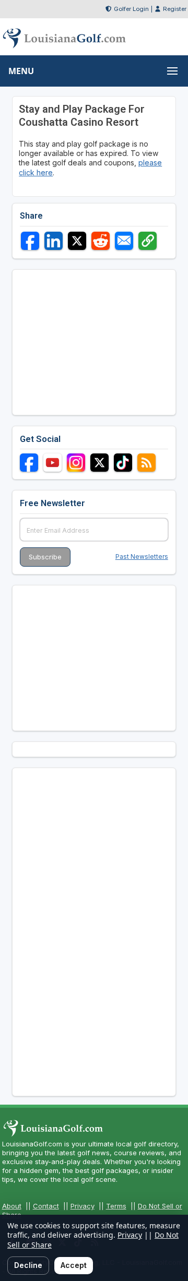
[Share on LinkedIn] (53, 241)
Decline (28, 1265)
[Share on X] (77, 241)
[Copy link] (147, 241)
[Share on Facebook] (30, 241)
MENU (21, 71)
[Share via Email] (124, 241)
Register (174, 9)
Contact (46, 1206)
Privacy (82, 1206)
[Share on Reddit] (100, 241)
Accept (74, 1265)
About (11, 1206)
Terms (116, 1206)
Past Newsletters (141, 556)
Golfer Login (131, 9)
